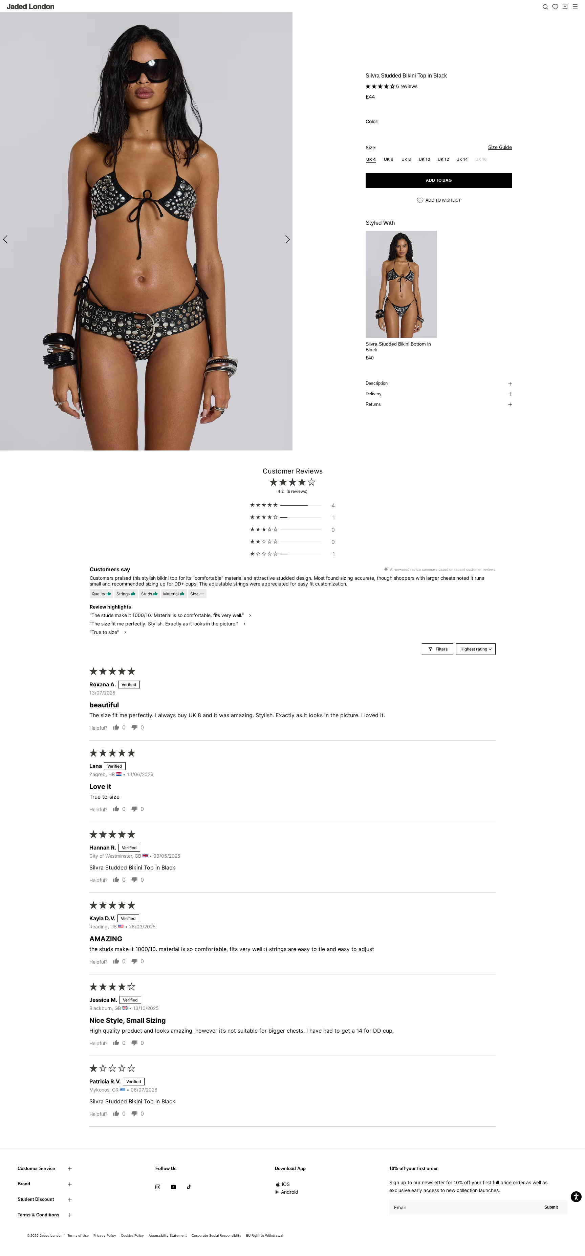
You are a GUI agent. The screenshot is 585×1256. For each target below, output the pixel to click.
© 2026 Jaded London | (46, 1235)
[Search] (545, 6)
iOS (286, 1184)
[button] (381, 86)
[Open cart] (565, 6)
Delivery (374, 393)
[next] (286, 239)
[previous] (6, 239)
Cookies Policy (132, 1235)
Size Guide (500, 147)
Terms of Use (78, 1235)
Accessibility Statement (168, 1235)
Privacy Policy (104, 1235)
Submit (551, 1207)
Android (289, 1192)
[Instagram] (157, 1186)
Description (377, 383)
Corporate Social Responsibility (216, 1235)
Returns (373, 404)
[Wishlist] (555, 6)
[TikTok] (189, 1186)
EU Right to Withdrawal (264, 1235)
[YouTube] (173, 1186)
